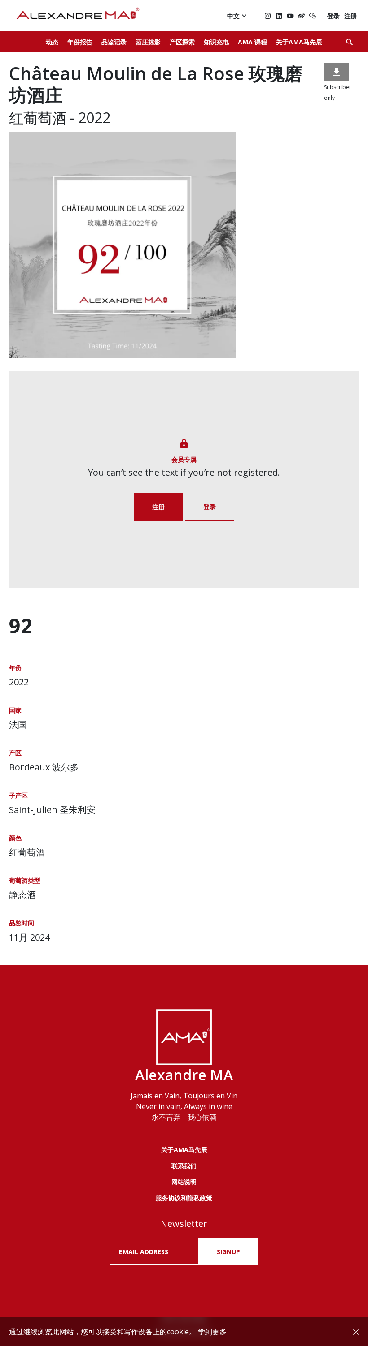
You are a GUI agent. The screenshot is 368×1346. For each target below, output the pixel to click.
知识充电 (216, 42)
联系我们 (184, 1165)
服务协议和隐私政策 (184, 1198)
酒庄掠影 (148, 42)
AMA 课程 (252, 42)
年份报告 (79, 42)
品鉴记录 (114, 42)
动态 (52, 42)
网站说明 (184, 1182)
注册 (350, 16)
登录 (333, 16)
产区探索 (182, 42)
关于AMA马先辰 (299, 42)
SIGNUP (228, 1251)
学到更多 (212, 1332)
